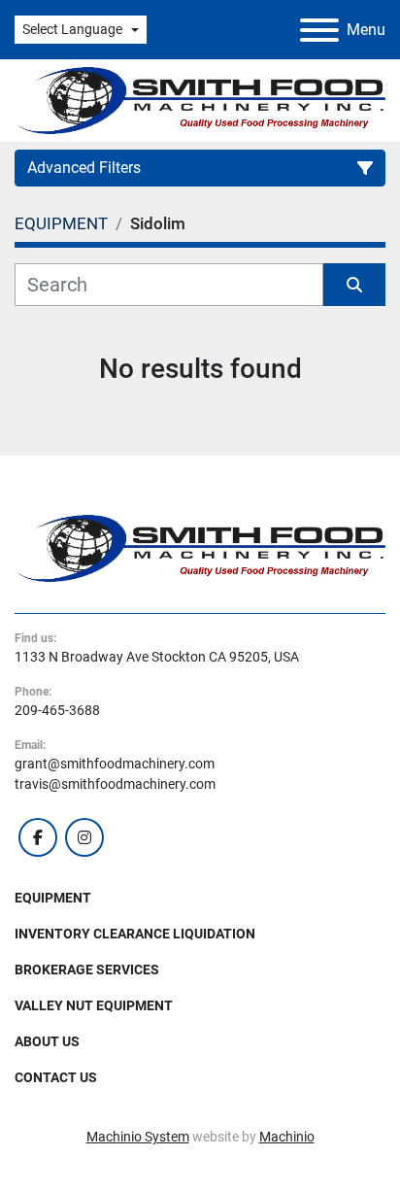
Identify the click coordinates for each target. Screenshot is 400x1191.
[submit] (354, 284)
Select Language (72, 29)
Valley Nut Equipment (94, 1005)
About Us (47, 1041)
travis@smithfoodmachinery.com (115, 784)
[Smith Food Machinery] (200, 547)
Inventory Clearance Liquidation (135, 933)
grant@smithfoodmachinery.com (115, 763)
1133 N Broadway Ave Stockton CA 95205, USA (157, 656)
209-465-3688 (57, 710)
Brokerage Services (87, 969)
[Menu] (319, 30)
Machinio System (137, 1136)
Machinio (287, 1136)
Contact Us (56, 1077)
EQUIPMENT (53, 897)
